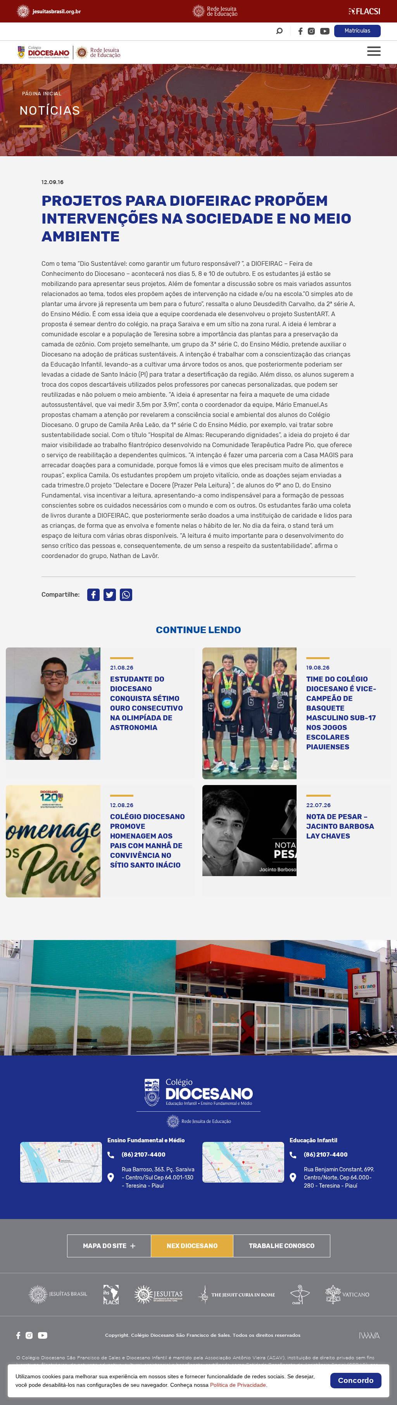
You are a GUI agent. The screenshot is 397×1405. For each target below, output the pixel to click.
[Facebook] (300, 31)
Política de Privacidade (238, 1385)
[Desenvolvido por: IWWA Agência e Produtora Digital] (370, 1335)
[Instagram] (311, 31)
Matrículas (357, 31)
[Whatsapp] (126, 595)
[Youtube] (325, 31)
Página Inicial (42, 93)
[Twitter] (110, 595)
